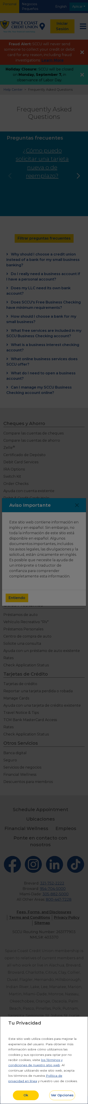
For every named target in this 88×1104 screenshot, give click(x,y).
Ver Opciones (62, 1095)
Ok (25, 1095)
